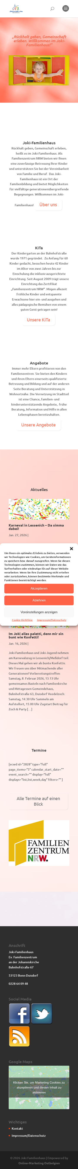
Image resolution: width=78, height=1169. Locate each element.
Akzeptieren (39, 588)
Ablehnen (39, 600)
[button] (71, 549)
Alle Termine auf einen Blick (38, 801)
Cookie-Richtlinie (22, 620)
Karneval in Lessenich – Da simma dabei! (36, 527)
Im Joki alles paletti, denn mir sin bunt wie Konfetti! (36, 635)
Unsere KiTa (38, 319)
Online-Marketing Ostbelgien (39, 1163)
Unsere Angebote (38, 424)
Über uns (48, 204)
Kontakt (17, 1128)
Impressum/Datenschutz (51, 620)
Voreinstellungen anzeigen (39, 612)
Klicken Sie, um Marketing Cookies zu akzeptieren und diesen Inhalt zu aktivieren (39, 1087)
